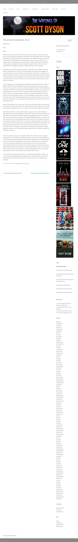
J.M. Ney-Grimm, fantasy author (63, 285)
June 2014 (58, 482)
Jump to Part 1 (6, 43)
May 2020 (58, 371)
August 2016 (59, 436)
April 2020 (58, 373)
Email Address (59, 51)
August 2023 (59, 336)
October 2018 (59, 399)
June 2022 (58, 345)
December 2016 (59, 428)
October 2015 (59, 452)
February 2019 (59, 391)
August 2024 (59, 331)
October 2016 (59, 432)
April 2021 (58, 360)
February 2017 (59, 425)
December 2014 (59, 471)
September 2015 (60, 454)
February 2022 (59, 349)
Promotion (58, 509)
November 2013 (59, 493)
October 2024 (59, 329)
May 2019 (58, 388)
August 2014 (59, 478)
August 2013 (59, 498)
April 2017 (58, 421)
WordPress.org (59, 526)
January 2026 (59, 323)
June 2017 (58, 417)
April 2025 (58, 325)
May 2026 (58, 321)
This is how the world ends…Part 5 (40, 173)
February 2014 (59, 489)
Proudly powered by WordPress (9, 535)
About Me (11, 9)
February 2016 (59, 445)
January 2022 (59, 351)
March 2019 (58, 390)
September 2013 (60, 496)
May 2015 (58, 461)
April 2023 (58, 340)
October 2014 (59, 474)
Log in (57, 520)
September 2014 (60, 476)
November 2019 (59, 380)
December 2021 (59, 353)
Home (4, 9)
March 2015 (58, 465)
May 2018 (58, 404)
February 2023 (59, 342)
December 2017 (59, 412)
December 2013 (59, 491)
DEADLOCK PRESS (45, 9)
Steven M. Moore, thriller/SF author (64, 270)
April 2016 (58, 441)
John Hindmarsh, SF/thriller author (64, 288)
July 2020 (58, 369)
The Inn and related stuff (61, 305)
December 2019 (59, 379)
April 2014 (58, 485)
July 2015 (58, 458)
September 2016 (60, 434)
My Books (5, 12)
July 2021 (58, 356)
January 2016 (59, 447)
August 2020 (59, 367)
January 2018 (59, 410)
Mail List (63, 9)
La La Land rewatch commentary (63, 303)
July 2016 (58, 438)
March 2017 (58, 423)
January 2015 (59, 469)
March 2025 (58, 327)
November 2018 (59, 397)
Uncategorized (17, 163)
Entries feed (59, 522)
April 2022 (58, 347)
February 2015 (59, 467)
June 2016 (58, 439)
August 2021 (59, 355)
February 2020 (59, 377)
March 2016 (58, 443)
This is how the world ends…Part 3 (12, 173)
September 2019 (60, 382)
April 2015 (58, 463)
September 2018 (60, 401)
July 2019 (58, 386)
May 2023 (58, 338)
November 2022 (59, 344)
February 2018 (59, 408)
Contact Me (35, 9)
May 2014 (58, 484)
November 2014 (59, 473)
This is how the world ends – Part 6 (64, 310)
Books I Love (26, 9)
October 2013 (59, 495)
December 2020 (59, 366)
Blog (18, 9)
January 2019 (59, 393)
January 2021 (59, 364)
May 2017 (58, 419)
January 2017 (59, 426)
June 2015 (58, 460)
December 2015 (59, 449)
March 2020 (58, 375)
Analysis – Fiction (60, 508)
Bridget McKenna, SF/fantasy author (64, 292)
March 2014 (58, 487)
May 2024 (58, 334)
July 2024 (58, 332)
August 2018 (59, 403)
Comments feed (59, 524)
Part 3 (4, 51)
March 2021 (58, 362)
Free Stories (55, 9)
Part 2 (4, 47)
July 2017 (58, 415)
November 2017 (59, 414)
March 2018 (58, 406)
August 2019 (59, 384)
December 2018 (59, 395)
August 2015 (59, 456)
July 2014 (58, 480)
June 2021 (58, 358)
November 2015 (59, 450)
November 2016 (59, 430)
